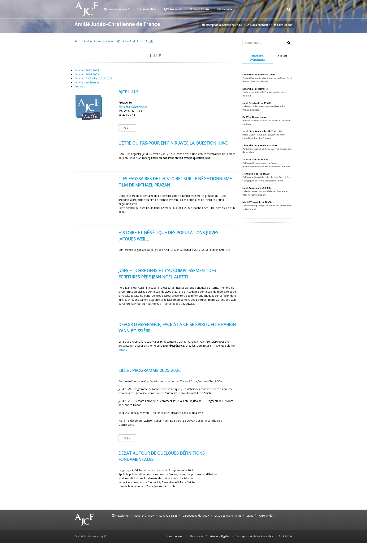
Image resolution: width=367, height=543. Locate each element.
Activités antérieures (87, 82)
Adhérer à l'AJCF (144, 515)
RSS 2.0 (287, 536)
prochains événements (257, 57)
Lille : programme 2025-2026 (150, 370)
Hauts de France (135, 41)
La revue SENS (168, 515)
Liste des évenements (227, 515)
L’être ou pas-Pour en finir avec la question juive (173, 143)
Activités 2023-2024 (87, 70)
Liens (250, 515)
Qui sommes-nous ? (116, 9)
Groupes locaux (199, 9)
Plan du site (196, 536)
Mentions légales (220, 536)
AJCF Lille (129, 91)
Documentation (146, 9)
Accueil (79, 41)
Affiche (123, 349)
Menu (89, 41)
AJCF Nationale (173, 9)
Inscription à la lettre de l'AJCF (223, 25)
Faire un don (284, 25)
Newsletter (121, 515)
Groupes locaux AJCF (109, 41)
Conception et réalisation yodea (254, 536)
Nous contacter (259, 25)
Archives (80, 86)
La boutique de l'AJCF (196, 515)
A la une (282, 56)
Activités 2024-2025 (87, 74)
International (224, 9)
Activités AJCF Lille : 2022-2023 (93, 78)
